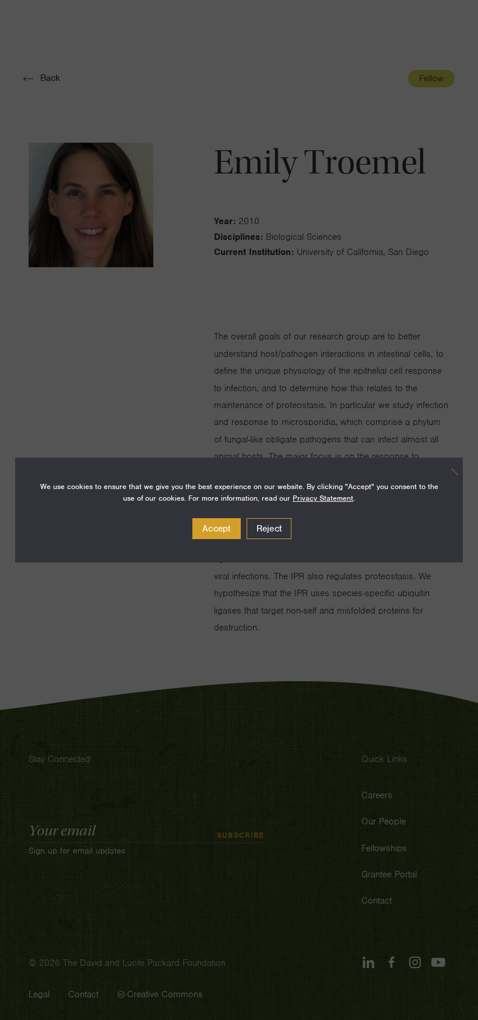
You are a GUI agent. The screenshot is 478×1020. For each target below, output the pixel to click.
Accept (216, 528)
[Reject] (448, 471)
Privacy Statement (323, 498)
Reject (269, 528)
